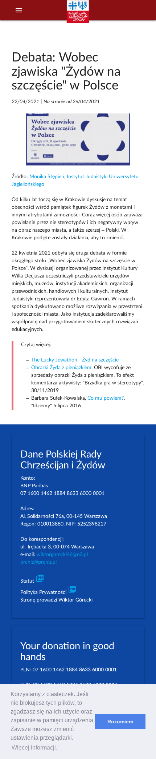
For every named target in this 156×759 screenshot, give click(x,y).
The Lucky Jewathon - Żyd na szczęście (75, 360)
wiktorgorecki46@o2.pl (62, 554)
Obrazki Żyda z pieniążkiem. (62, 367)
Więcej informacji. (34, 747)
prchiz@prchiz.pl (38, 562)
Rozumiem (120, 721)
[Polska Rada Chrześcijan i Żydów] (78, 15)
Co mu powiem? (105, 398)
